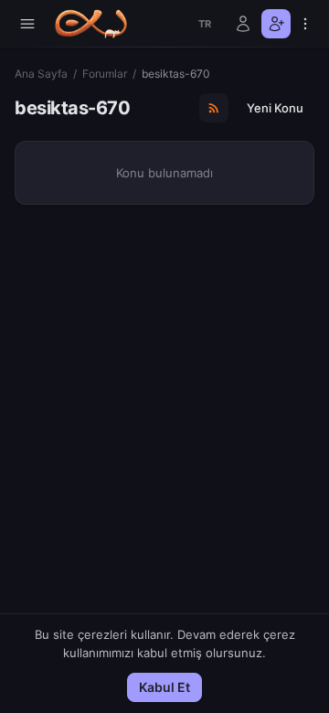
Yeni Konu (275, 108)
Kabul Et (164, 687)
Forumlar (104, 73)
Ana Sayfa (41, 73)
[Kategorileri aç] (27, 23)
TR (205, 23)
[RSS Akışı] (213, 107)
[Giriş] (243, 23)
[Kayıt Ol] (276, 23)
